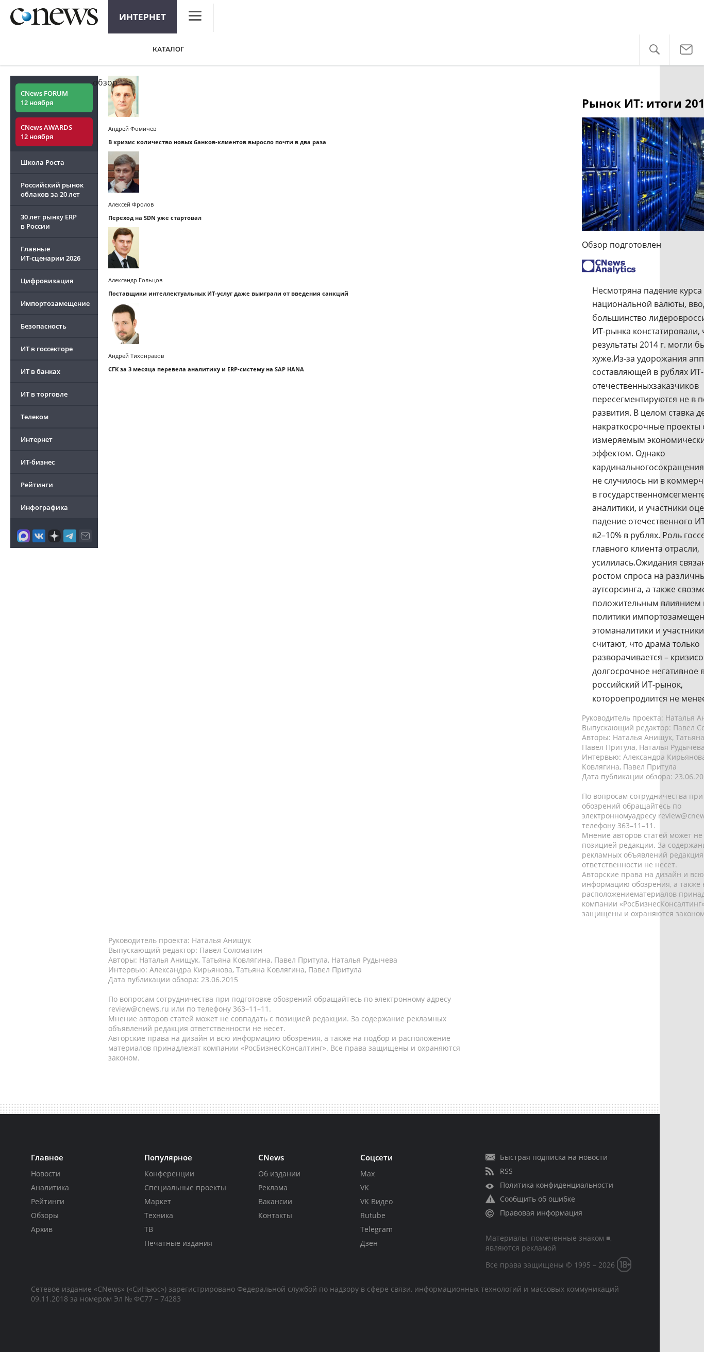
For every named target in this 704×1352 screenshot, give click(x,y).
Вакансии (275, 1201)
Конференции (169, 1173)
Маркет (157, 1201)
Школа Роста (42, 162)
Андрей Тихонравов (136, 356)
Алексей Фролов (131, 204)
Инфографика (44, 507)
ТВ (148, 1229)
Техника (158, 1215)
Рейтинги (37, 484)
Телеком (34, 416)
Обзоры (45, 1215)
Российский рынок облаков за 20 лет (52, 189)
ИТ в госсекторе (47, 348)
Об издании (279, 1173)
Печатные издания (178, 1243)
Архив (42, 1229)
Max (367, 1173)
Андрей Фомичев (132, 128)
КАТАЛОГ (168, 49)
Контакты (275, 1215)
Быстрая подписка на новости (554, 1157)
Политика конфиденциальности (556, 1185)
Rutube (372, 1215)
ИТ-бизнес (38, 462)
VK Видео (376, 1201)
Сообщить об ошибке (537, 1199)
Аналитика (50, 1187)
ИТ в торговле (44, 394)
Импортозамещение (55, 303)
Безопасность (43, 326)
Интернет (142, 17)
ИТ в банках (40, 371)
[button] (654, 50)
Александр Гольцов (135, 280)
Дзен (369, 1243)
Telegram (376, 1229)
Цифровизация (47, 280)
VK (364, 1187)
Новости (45, 1173)
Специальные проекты (185, 1187)
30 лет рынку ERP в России (49, 221)
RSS (506, 1171)
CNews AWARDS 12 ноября (46, 132)
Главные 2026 (50, 253)
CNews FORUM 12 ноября (44, 98)
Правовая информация (541, 1213)
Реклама (273, 1187)
